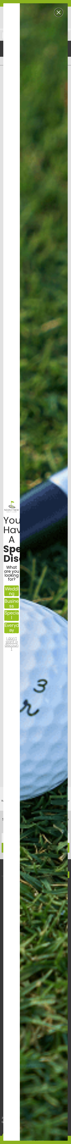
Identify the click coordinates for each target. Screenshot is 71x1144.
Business (11, 603)
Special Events (11, 615)
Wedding (11, 591)
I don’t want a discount (11, 641)
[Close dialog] (58, 12)
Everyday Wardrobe (11, 628)
